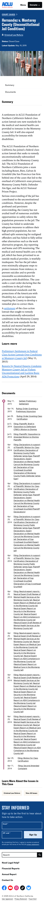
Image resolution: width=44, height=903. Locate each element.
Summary (9, 85)
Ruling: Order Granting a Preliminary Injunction (27, 410)
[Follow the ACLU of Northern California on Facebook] (4, 888)
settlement (9, 308)
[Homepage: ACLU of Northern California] (10, 5)
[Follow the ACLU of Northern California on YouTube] (10, 888)
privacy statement (33, 844)
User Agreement (7, 899)
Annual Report (9, 874)
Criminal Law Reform (13, 35)
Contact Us (7, 880)
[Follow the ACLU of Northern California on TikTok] (22, 888)
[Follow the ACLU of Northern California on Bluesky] (28, 888)
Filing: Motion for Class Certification (28, 759)
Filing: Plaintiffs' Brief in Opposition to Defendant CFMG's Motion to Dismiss (25, 426)
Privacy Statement (21, 899)
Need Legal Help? (10, 862)
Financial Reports (10, 868)
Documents (10, 92)
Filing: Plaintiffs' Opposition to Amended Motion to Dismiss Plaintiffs (27, 437)
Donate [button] (33, 4)
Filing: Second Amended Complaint (28, 767)
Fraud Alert (33, 899)
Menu (23, 5)
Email (5, 824)
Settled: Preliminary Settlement (27, 402)
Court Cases (8, 14)
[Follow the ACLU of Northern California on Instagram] (16, 888)
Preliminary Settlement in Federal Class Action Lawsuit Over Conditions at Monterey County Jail (22, 355)
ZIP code (6, 833)
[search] (39, 854)
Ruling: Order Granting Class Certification (29, 417)
